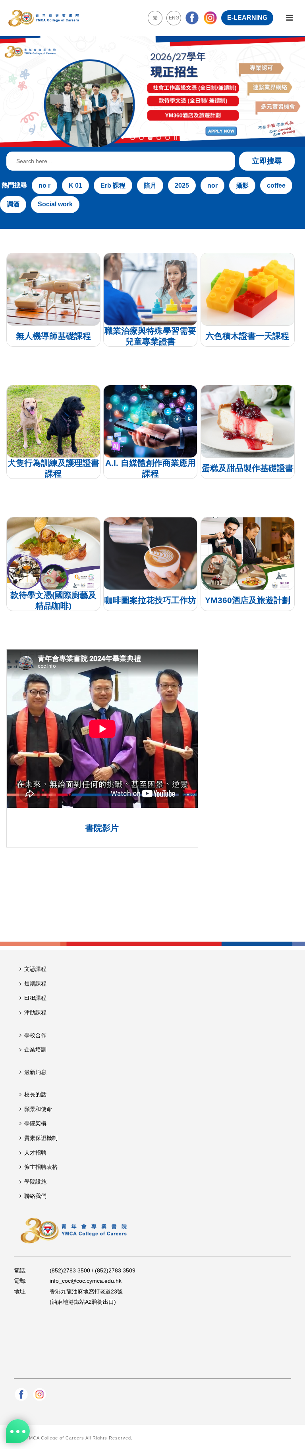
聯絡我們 (35, 1196)
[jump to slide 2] (141, 137)
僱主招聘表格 (41, 1167)
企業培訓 (35, 1049)
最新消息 (35, 1072)
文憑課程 (35, 969)
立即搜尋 (267, 161)
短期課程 (35, 983)
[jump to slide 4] (158, 137)
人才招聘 (35, 1152)
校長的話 (35, 1094)
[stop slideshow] (175, 137)
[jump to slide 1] (132, 137)
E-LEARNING (247, 17)
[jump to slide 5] (167, 137)
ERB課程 (35, 998)
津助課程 (35, 1012)
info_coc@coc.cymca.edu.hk (86, 1281)
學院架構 (35, 1123)
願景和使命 (38, 1109)
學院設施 (35, 1181)
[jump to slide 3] (150, 137)
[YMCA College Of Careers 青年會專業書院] (43, 18)
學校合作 (35, 1035)
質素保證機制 (41, 1138)
